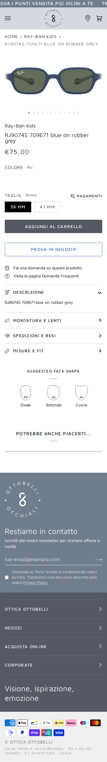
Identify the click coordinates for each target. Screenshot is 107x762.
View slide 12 (78, 113)
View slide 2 (33, 113)
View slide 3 (38, 113)
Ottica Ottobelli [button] (26, 609)
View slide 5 (47, 113)
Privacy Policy (35, 582)
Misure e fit (28, 350)
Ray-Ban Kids (40, 36)
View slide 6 (51, 113)
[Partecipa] (94, 559)
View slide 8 (60, 113)
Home (11, 36)
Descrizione (28, 292)
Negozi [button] (13, 627)
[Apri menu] (10, 18)
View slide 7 (55, 113)
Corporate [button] (19, 664)
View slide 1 (29, 113)
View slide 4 (42, 113)
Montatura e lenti (37, 320)
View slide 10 (69, 113)
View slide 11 (73, 113)
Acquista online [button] (26, 646)
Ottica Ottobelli (31, 741)
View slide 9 (64, 113)
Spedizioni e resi (34, 335)
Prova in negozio (53, 249)
